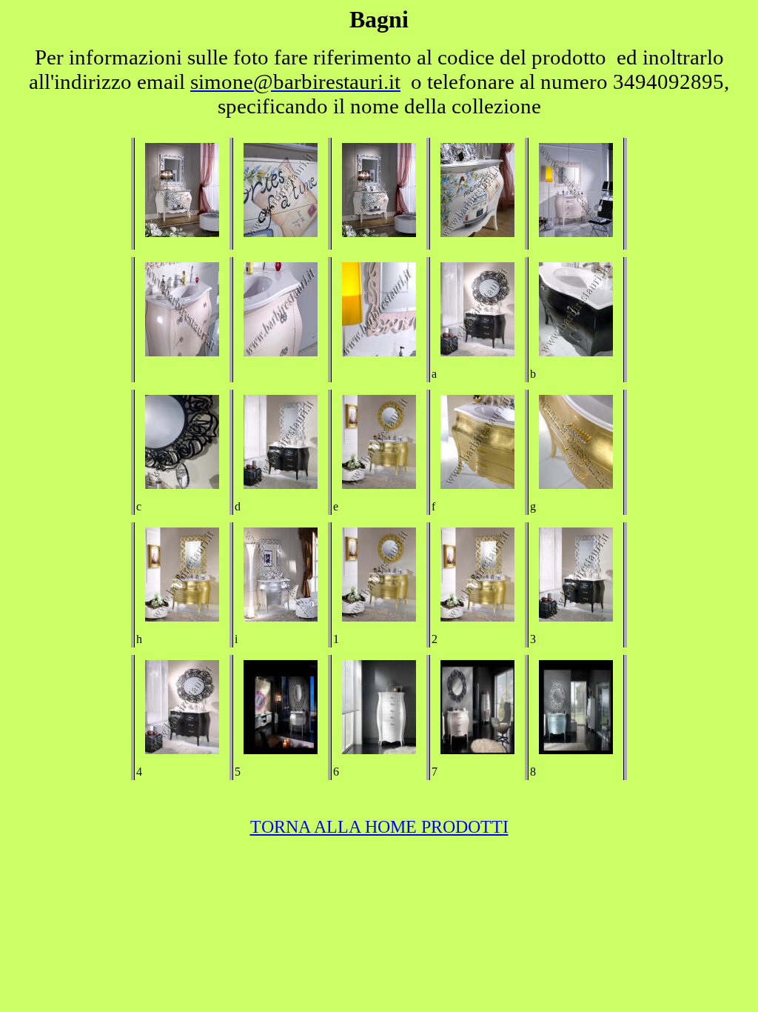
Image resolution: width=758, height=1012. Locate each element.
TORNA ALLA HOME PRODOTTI (379, 826)
